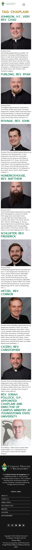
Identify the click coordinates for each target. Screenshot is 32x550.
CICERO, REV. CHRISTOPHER (10, 348)
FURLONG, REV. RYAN (15, 74)
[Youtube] (19, 525)
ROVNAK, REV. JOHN (15, 121)
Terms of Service (24, 545)
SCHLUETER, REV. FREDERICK (12, 235)
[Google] (23, 525)
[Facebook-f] (8, 525)
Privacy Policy (16, 540)
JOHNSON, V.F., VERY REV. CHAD (15, 18)
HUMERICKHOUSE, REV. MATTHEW (13, 177)
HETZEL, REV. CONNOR (10, 292)
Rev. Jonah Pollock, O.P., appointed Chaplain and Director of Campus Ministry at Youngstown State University (16, 405)
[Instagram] (12, 525)
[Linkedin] (16, 525)
